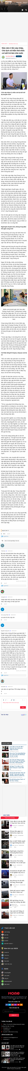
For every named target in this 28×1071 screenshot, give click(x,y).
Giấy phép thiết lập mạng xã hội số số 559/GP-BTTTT (13, 996)
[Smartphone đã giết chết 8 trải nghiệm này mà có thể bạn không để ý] (5, 874)
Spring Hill (13, 770)
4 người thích (5, 536)
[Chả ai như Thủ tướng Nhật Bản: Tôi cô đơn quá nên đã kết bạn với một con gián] (5, 755)
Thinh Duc (3, 551)
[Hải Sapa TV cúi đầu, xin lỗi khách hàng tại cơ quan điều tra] (5, 768)
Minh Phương (13, 777)
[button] (3, 700)
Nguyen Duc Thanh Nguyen (15, 905)
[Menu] (2, 2)
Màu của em (15, 845)
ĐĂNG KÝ (14, 1015)
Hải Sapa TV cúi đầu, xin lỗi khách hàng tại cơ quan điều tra (16, 768)
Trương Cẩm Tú (15, 884)
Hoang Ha (3, 597)
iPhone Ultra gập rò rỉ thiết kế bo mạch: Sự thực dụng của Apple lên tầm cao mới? (17, 1053)
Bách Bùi (6, 934)
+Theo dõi (19, 56)
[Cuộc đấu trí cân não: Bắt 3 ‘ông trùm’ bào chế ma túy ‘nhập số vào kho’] (5, 748)
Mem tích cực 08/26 (11, 948)
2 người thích (5, 585)
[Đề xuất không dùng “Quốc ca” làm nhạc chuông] (5, 781)
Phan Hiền (6, 961)
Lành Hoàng (7, 932)
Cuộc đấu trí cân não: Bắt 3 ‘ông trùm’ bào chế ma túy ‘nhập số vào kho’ (16, 748)
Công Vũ (6, 958)
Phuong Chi (13, 751)
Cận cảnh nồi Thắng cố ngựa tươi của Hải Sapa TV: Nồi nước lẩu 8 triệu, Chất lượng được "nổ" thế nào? (17, 761)
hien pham (3, 686)
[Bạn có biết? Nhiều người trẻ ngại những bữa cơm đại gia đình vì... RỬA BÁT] (5, 844)
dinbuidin (6, 937)
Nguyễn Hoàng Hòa (5, 630)
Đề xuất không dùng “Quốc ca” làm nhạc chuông (17, 780)
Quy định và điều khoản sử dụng (10, 1031)
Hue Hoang (14, 835)
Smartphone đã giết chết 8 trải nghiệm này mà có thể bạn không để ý (17, 872)
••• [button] (8, 533)
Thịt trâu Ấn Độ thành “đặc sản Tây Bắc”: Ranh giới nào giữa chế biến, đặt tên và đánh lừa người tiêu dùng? (17, 774)
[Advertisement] (14, 28)
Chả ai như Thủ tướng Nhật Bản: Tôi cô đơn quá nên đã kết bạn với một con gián (17, 755)
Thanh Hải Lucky (8, 964)
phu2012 (6, 940)
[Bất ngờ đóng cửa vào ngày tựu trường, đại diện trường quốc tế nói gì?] (5, 904)
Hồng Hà (12, 757)
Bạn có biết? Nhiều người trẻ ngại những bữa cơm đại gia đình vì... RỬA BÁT (17, 842)
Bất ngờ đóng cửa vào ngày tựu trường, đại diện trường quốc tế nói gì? (17, 902)
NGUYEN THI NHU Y (8, 943)
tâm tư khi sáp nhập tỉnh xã (12, 540)
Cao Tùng (14, 855)
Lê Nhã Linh (13, 764)
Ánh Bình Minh (9, 56)
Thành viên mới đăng (10, 817)
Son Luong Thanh (4, 614)
